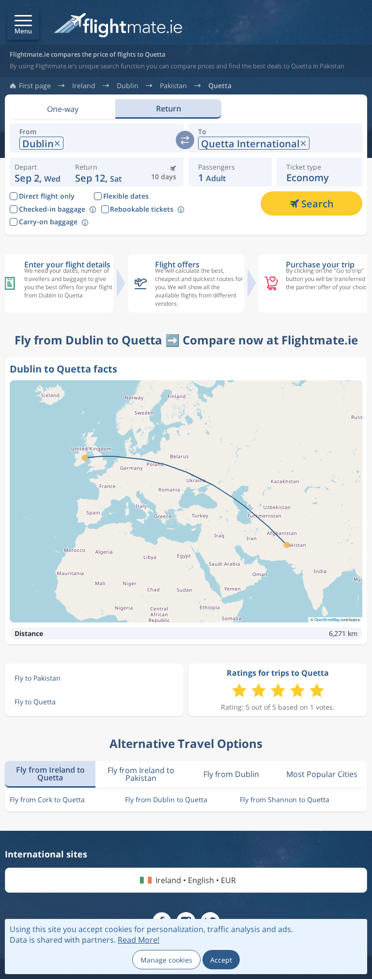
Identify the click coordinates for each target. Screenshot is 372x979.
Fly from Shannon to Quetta (284, 799)
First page (35, 86)
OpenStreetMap (327, 619)
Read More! (138, 939)
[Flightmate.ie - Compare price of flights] (118, 26)
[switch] (185, 140)
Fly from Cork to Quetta (47, 799)
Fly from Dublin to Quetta (166, 799)
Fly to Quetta (35, 701)
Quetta (220, 86)
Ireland (83, 86)
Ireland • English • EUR (195, 880)
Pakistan (173, 86)
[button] (23, 24)
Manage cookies (166, 959)
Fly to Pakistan (38, 678)
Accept (221, 959)
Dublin (128, 86)
